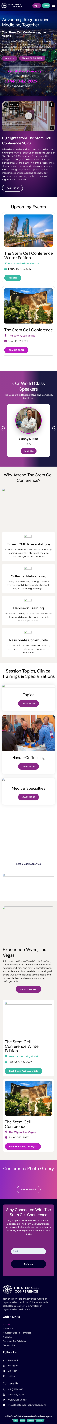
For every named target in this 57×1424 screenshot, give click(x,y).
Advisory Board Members (17, 1332)
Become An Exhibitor (15, 1341)
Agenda (7, 1337)
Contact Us (9, 1345)
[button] (53, 5)
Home (6, 1324)
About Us (8, 1328)
